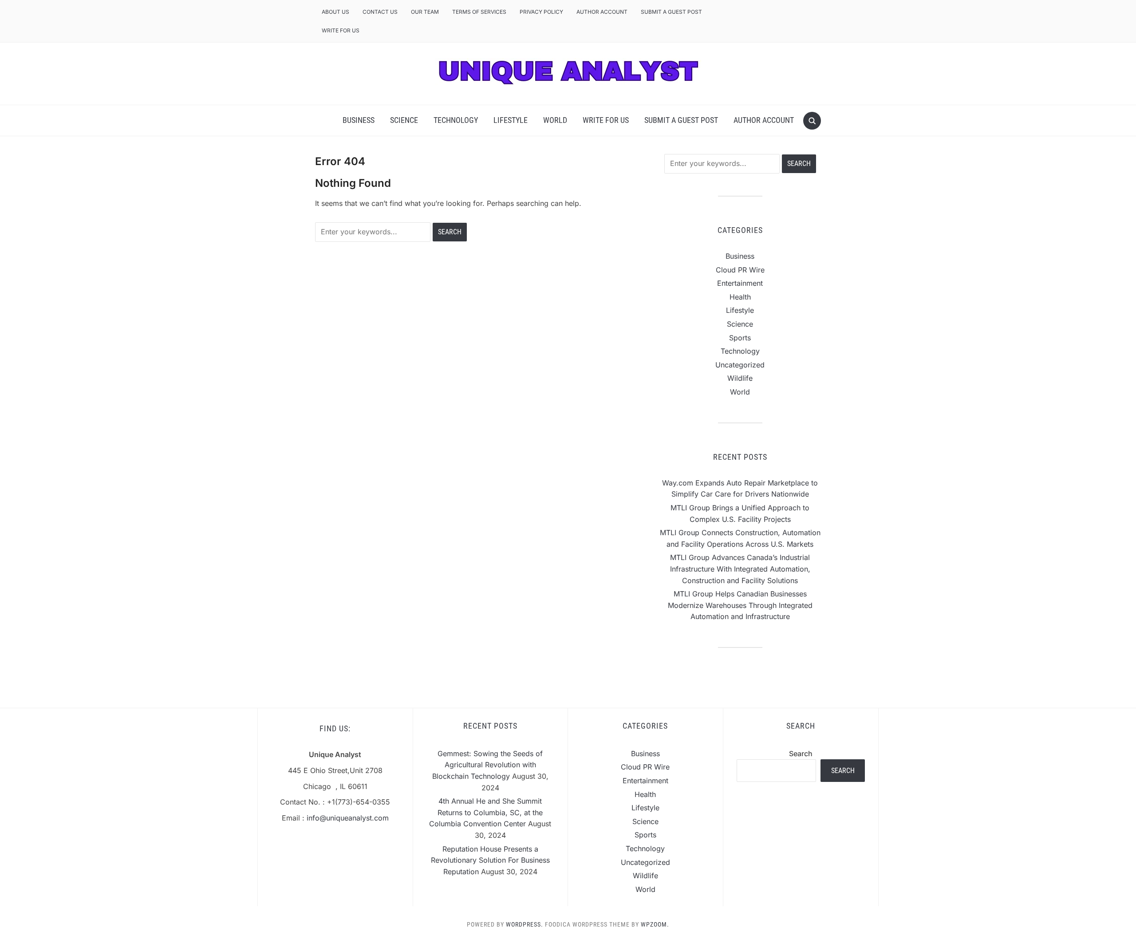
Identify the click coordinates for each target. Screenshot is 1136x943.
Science (404, 120)
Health (740, 296)
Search (801, 753)
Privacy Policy (541, 11)
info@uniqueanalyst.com (348, 817)
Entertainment (740, 283)
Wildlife (740, 378)
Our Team (425, 11)
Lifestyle (510, 120)
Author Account (601, 11)
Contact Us (380, 11)
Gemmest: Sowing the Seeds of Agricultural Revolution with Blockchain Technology (487, 765)
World (555, 120)
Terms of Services (479, 11)
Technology (456, 120)
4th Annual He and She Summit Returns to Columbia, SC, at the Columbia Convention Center (486, 812)
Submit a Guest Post (671, 11)
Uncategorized (740, 364)
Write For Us (340, 30)
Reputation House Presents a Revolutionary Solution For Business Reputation (490, 860)
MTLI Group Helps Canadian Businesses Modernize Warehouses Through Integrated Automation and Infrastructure (740, 605)
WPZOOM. (655, 924)
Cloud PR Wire (740, 269)
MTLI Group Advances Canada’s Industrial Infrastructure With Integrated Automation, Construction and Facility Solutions (740, 568)
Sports (740, 337)
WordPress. (524, 924)
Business (359, 120)
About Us (335, 11)
